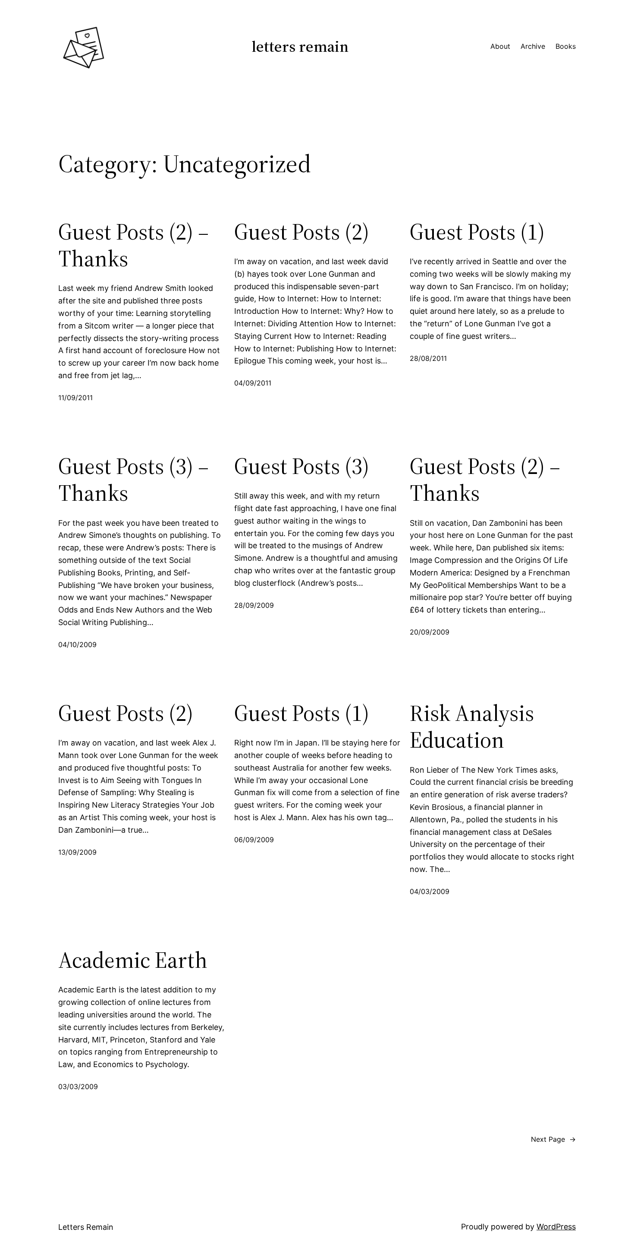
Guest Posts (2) (301, 231)
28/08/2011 (428, 358)
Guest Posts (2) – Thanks (133, 245)
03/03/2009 (78, 1086)
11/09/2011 (75, 397)
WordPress (556, 1226)
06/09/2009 (254, 839)
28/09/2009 (254, 605)
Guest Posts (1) (477, 231)
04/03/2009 (429, 891)
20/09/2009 (429, 632)
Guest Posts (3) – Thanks (133, 480)
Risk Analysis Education (472, 727)
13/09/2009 (77, 852)
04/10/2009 (77, 644)
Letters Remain (300, 46)
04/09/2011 (252, 383)
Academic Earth (132, 960)
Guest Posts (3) (301, 466)
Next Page (553, 1139)
